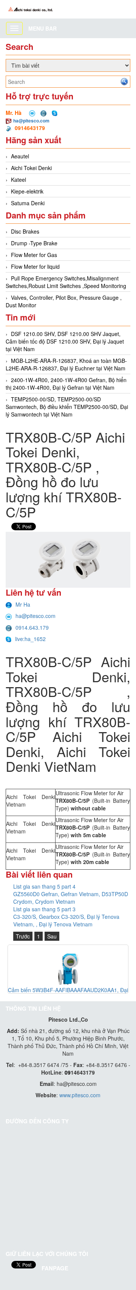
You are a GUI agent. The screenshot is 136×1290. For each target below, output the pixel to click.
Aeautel (20, 156)
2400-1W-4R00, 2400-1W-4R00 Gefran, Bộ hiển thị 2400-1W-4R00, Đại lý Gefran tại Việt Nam (66, 383)
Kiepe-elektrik (27, 191)
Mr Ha (22, 604)
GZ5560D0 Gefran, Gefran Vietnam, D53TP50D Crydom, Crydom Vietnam (70, 897)
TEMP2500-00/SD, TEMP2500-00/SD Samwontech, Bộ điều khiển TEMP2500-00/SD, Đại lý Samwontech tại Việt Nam (67, 406)
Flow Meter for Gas (34, 255)
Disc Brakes (25, 231)
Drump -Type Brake (34, 243)
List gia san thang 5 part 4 (44, 886)
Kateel (18, 179)
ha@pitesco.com (31, 120)
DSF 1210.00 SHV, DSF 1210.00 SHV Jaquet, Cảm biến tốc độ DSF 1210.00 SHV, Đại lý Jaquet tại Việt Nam (65, 341)
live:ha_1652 (30, 639)
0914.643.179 (32, 627)
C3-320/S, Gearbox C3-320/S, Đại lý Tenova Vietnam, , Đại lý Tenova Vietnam (66, 920)
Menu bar (42, 28)
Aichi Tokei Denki (31, 168)
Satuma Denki (28, 203)
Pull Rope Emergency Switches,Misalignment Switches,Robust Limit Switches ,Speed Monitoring (66, 282)
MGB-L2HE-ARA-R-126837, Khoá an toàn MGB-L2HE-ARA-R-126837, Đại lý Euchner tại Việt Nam (66, 364)
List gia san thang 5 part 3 (44, 909)
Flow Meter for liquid (35, 266)
